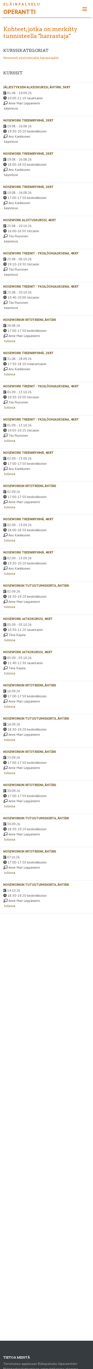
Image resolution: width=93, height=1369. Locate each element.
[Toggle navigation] (85, 9)
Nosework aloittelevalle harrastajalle (31, 58)
